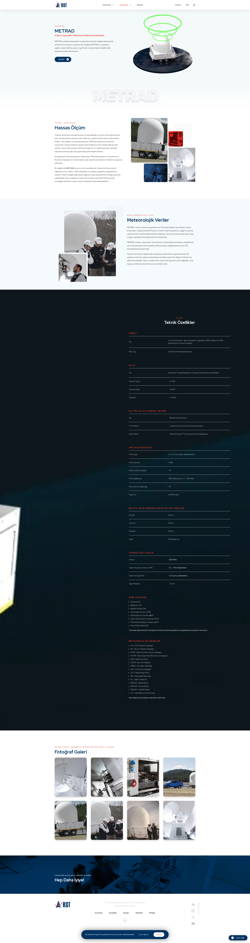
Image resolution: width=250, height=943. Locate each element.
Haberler (139, 913)
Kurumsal (98, 913)
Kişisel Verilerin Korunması (125, 906)
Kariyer (126, 913)
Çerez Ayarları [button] (144, 934)
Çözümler (113, 913)
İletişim (152, 913)
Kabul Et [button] (159, 934)
